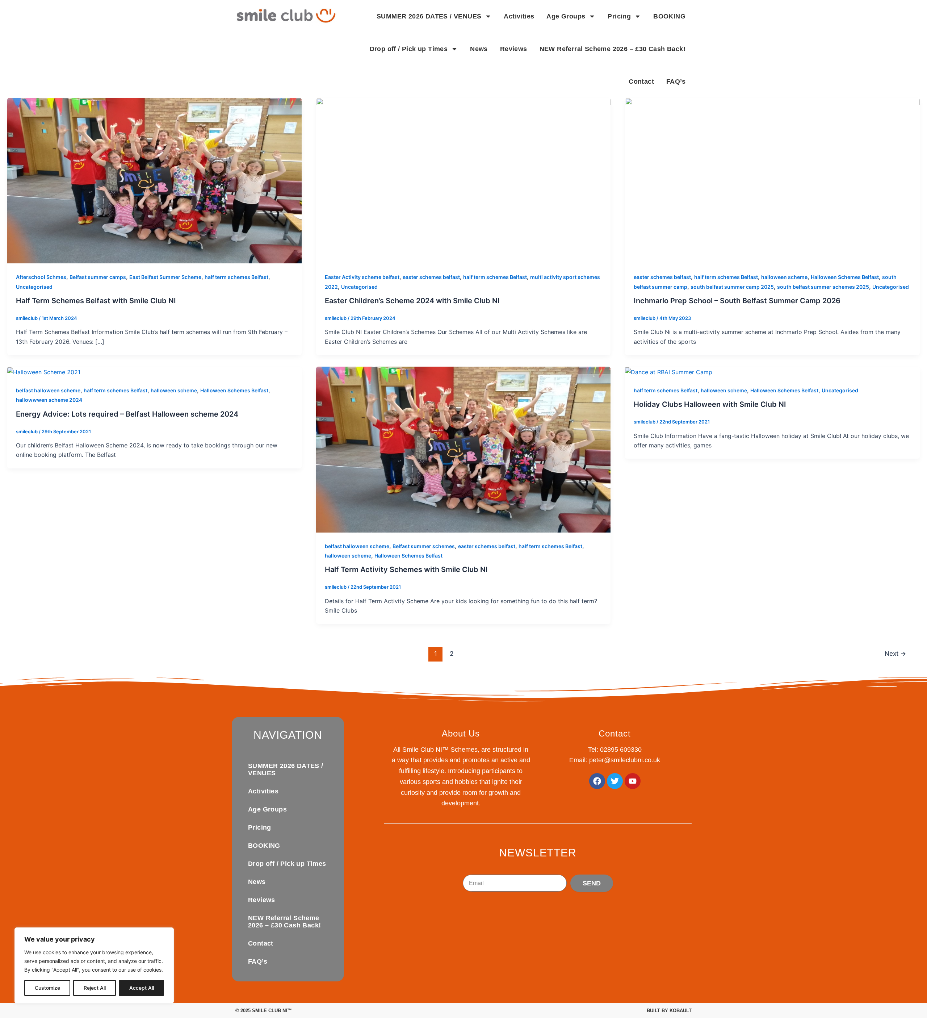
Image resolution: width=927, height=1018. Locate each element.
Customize (47, 988)
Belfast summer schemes (424, 546)
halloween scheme (784, 277)
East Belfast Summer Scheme (165, 277)
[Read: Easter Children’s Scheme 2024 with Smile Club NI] (463, 180)
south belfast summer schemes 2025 (823, 287)
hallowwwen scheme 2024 (49, 400)
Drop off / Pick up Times (409, 49)
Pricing (619, 16)
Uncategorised (34, 287)
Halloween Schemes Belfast (845, 277)
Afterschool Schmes (41, 277)
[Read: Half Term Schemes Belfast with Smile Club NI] (154, 180)
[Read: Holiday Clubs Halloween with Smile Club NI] (668, 371)
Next (895, 653)
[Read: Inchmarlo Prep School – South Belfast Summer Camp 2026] (772, 180)
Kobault (681, 1010)
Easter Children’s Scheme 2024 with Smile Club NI (412, 300)
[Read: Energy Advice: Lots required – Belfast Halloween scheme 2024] (43, 371)
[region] (94, 965)
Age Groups (565, 16)
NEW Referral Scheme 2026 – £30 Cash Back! (612, 49)
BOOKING (669, 16)
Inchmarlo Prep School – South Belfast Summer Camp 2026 (737, 300)
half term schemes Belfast (236, 277)
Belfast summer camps (98, 277)
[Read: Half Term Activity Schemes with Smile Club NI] (463, 448)
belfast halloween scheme (48, 390)
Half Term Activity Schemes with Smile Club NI (406, 569)
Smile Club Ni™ (272, 1010)
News (479, 49)
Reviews (513, 49)
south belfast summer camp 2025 (732, 287)
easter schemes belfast (431, 277)
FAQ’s (675, 81)
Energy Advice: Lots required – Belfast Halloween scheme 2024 (127, 414)
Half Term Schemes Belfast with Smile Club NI (96, 300)
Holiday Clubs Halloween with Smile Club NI (710, 404)
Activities (519, 16)
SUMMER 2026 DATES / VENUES (429, 16)
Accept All (141, 988)
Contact (641, 81)
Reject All (95, 988)
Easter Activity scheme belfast (362, 277)
